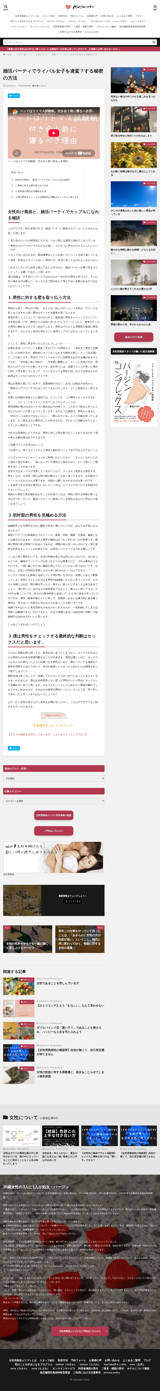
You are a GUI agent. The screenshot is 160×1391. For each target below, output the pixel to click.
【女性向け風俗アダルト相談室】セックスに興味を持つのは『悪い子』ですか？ (98, 1156)
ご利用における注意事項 (70, 31)
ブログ (138, 16)
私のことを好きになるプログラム (27, 21)
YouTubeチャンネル (100, 21)
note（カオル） (138, 21)
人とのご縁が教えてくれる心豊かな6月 (131, 288)
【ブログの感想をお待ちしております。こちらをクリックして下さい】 (48, 734)
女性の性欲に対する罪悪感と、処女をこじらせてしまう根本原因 (70, 1074)
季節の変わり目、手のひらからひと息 (131, 324)
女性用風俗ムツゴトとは (27, 16)
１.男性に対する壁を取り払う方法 (30, 185)
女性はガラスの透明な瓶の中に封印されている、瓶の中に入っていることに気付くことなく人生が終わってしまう (20, 1158)
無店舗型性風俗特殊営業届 (132, 26)
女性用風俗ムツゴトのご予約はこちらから (80, 1331)
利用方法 (62, 16)
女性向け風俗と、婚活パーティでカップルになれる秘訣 (41, 179)
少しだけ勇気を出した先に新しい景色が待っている (133, 212)
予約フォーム (76, 16)
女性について (41, 54)
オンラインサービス (40, 26)
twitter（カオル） (56, 21)
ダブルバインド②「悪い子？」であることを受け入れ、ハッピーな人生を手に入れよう (69, 1029)
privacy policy (92, 31)
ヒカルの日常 (150, 69)
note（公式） (120, 21)
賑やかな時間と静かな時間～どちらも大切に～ (133, 251)
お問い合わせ (107, 16)
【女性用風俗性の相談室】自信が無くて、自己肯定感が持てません (70, 1052)
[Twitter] (14, 95)
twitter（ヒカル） (77, 21)
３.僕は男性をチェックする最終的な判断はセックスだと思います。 (46, 197)
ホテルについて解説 (106, 26)
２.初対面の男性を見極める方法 (29, 191)
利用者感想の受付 (62, 26)
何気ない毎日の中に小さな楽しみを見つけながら (133, 98)
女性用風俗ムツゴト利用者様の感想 (53, 815)
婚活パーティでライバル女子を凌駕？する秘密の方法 (74, 54)
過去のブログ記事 (133, 337)
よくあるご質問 (124, 16)
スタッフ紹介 (48, 16)
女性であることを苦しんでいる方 (58, 983)
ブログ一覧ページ (23, 54)
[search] (154, 42)
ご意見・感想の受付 (83, 26)
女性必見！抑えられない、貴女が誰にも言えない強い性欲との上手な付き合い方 (59, 1156)
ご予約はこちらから (54, 830)
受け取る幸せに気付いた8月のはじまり (131, 135)
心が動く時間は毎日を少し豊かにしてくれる (133, 173)
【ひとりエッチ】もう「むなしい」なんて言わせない (70, 1005)
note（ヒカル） (19, 26)
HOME (9, 54)
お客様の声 (92, 16)
